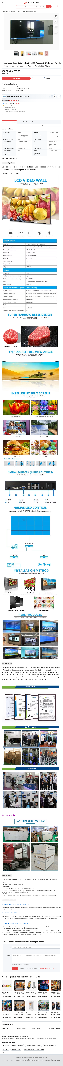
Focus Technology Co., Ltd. (28, 1057)
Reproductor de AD (32, 11)
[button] (56, 125)
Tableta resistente (21, 1028)
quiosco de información (7, 1031)
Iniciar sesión (5, 115)
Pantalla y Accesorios (22, 11)
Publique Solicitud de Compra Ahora (48, 968)
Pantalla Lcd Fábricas (49, 1045)
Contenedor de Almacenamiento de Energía (39, 1031)
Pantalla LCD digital (16, 1049)
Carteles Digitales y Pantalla (53, 1028)
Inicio (3, 11)
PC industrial (5, 1028)
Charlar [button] (48, 78)
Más (3, 1052)
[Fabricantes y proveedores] (31, 2)
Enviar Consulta (16, 78)
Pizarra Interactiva (36, 1028)
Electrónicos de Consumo (10, 11)
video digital (5, 1049)
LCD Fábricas (6, 1045)
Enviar (15, 968)
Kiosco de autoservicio (22, 1031)
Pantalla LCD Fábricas (17, 1045)
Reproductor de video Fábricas (33, 1045)
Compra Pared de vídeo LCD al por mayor (34, 1049)
